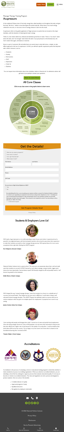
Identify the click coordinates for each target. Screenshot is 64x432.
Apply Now (41, 4)
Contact (50, 4)
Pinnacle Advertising (34, 425)
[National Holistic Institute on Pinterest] (37, 403)
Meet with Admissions (24, 430)
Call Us (8, 430)
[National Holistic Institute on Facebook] (26, 403)
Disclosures (32, 420)
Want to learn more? (32, 78)
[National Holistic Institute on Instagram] (34, 403)
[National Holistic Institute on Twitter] (32, 403)
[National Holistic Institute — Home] (8, 4)
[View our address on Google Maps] (37, 398)
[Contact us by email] (27, 398)
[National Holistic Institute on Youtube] (29, 403)
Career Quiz (56, 430)
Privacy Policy (32, 416)
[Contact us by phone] (32, 398)
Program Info (40, 430)
